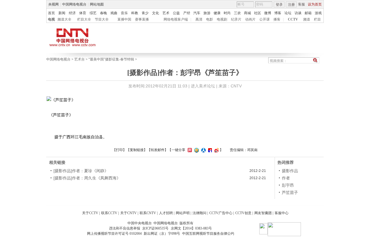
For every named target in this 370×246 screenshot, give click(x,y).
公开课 (264, 19)
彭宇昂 (288, 185)
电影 (209, 19)
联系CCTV (109, 213)
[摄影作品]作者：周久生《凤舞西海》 (87, 178)
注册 (291, 5)
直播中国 (124, 19)
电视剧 (222, 19)
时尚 (227, 13)
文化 (155, 13)
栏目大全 (84, 19)
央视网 (53, 4)
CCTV (293, 19)
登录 (279, 5)
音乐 (124, 13)
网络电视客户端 (176, 19)
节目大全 (102, 19)
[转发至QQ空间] (196, 150)
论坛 (287, 13)
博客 (277, 13)
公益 (176, 13)
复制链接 (137, 150)
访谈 (298, 13)
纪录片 (236, 19)
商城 (247, 13)
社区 (257, 13)
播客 (276, 19)
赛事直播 (142, 19)
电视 (51, 19)
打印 (119, 150)
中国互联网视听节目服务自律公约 (208, 234)
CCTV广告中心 (220, 213)
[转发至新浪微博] (216, 150)
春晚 (103, 13)
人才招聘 (166, 213)
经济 (72, 13)
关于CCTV (90, 213)
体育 (82, 13)
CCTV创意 (243, 213)
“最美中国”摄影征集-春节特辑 (111, 59)
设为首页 (315, 4)
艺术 (165, 13)
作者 (286, 178)
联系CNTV (148, 213)
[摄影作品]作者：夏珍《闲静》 (80, 170)
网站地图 (97, 4)
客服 (301, 4)
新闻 (61, 13)
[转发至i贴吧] (209, 150)
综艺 (93, 13)
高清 (198, 19)
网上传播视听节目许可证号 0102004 (114, 234)
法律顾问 (199, 213)
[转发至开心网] (189, 150)
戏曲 (113, 13)
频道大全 (64, 19)
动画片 (250, 19)
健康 (217, 13)
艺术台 (79, 59)
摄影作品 (290, 170)
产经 (186, 13)
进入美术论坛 (203, 86)
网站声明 (183, 213)
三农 (237, 13)
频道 (306, 19)
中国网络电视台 (74, 4)
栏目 (317, 19)
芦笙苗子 (290, 192)
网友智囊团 (263, 213)
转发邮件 (157, 150)
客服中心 (281, 213)
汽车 (196, 13)
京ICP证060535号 (155, 228)
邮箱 (308, 13)
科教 (134, 13)
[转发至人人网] (203, 150)
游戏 (318, 13)
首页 (51, 13)
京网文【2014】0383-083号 (191, 228)
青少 (145, 13)
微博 (267, 13)
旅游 (207, 13)
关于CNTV (128, 213)
